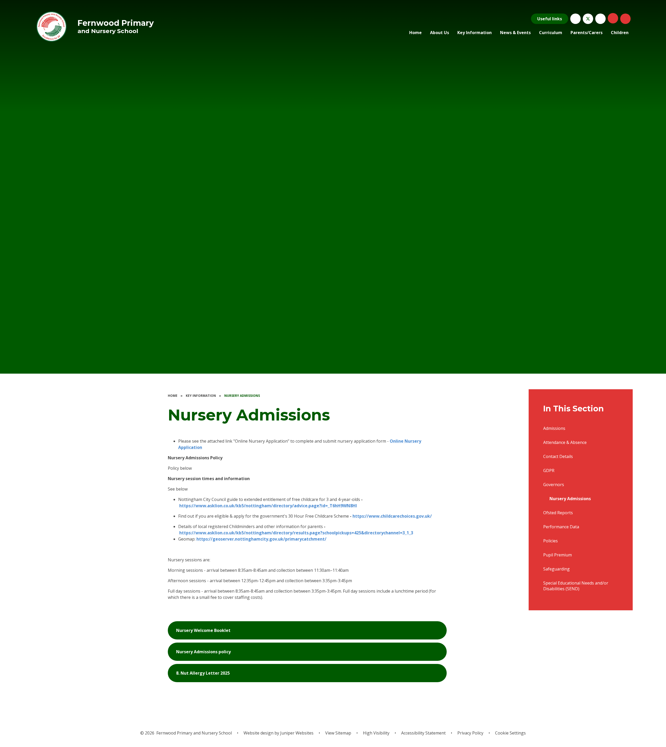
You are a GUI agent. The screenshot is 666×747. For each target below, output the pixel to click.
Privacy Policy (470, 733)
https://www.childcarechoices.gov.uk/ (392, 516)
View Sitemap (338, 733)
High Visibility (376, 733)
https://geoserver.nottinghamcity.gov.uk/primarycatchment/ (261, 539)
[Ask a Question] (575, 19)
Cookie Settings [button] (510, 733)
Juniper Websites (296, 733)
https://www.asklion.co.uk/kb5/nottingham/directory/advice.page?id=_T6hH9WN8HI (268, 506)
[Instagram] (600, 19)
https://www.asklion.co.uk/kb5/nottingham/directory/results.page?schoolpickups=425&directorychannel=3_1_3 (296, 533)
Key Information (201, 395)
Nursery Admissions (242, 395)
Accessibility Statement (423, 733)
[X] (588, 19)
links (549, 19)
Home (172, 395)
